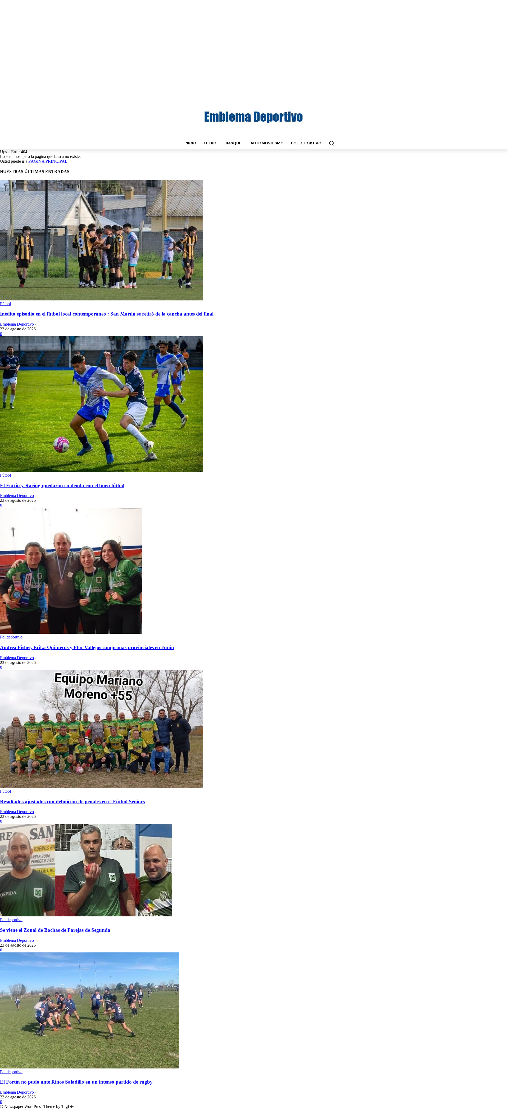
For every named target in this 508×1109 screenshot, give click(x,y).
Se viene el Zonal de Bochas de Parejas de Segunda (55, 930)
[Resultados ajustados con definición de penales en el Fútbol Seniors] (101, 786)
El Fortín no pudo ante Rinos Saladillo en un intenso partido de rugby (76, 1082)
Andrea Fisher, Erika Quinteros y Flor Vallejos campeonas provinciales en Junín (87, 647)
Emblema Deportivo (17, 324)
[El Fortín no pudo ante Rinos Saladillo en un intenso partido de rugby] (89, 1067)
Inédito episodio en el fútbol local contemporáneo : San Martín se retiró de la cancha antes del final (107, 314)
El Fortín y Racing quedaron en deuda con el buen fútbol (62, 485)
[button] (331, 143)
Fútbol (5, 303)
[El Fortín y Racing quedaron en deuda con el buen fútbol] (101, 470)
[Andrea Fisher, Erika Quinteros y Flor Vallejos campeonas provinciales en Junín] (71, 632)
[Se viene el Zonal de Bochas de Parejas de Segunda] (86, 915)
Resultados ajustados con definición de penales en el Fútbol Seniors (72, 801)
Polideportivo (11, 637)
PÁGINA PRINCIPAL (47, 161)
